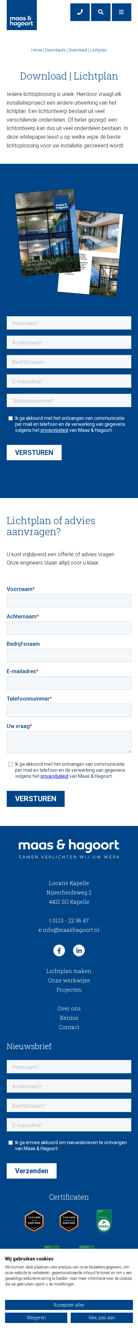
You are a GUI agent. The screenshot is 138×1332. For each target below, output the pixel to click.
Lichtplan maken (69, 970)
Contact (69, 1027)
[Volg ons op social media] (59, 950)
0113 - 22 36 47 (69, 920)
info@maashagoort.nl (69, 929)
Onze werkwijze (69, 980)
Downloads (55, 49)
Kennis (69, 1017)
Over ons (69, 1008)
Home (36, 49)
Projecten (69, 989)
